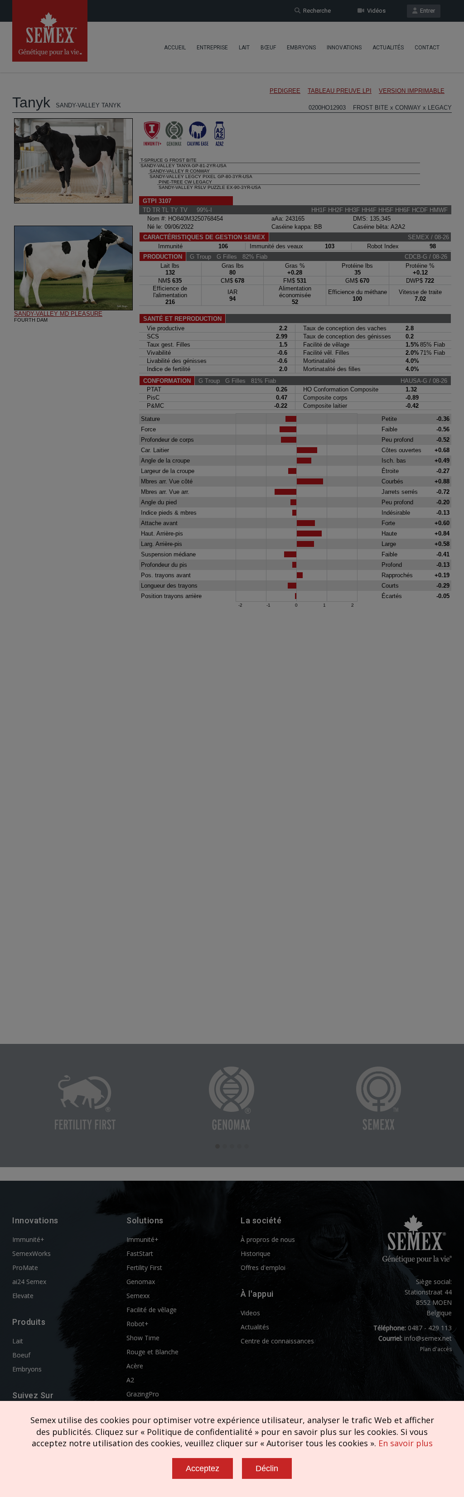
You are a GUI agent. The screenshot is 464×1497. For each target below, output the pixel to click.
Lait (244, 47)
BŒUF (268, 47)
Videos (250, 1313)
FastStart (139, 1253)
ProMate (25, 1267)
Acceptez (202, 1468)
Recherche (315, 10)
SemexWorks (31, 1253)
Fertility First (144, 1267)
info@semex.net (428, 1338)
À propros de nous (268, 1239)
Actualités (388, 47)
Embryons (301, 47)
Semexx (138, 1295)
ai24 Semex (29, 1281)
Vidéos (375, 10)
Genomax (140, 1281)
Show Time (143, 1337)
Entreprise (212, 47)
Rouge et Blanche (152, 1351)
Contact (427, 47)
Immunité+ (28, 1239)
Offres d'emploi (263, 1267)
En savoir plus (405, 1443)
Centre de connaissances (277, 1341)
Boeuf (21, 1355)
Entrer (426, 10)
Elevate (23, 1295)
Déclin (267, 1468)
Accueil (175, 47)
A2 (130, 1380)
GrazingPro (142, 1394)
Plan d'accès (436, 1349)
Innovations (344, 47)
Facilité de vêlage (151, 1309)
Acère (134, 1366)
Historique (256, 1253)
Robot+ (137, 1323)
